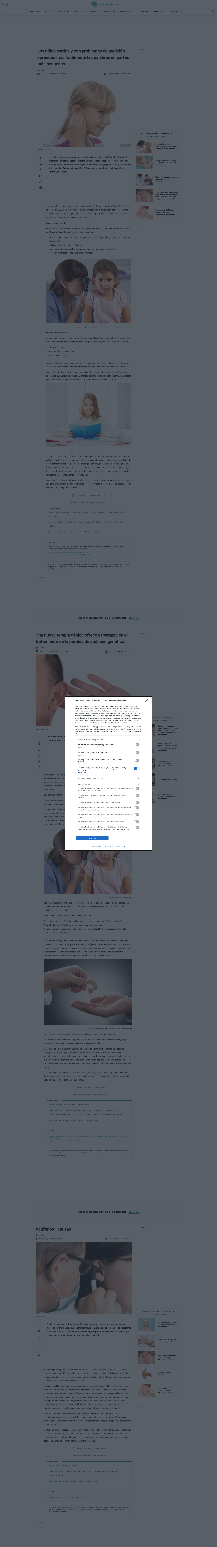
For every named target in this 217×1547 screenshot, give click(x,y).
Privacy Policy (121, 846)
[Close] (147, 701)
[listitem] (108, 739)
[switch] (136, 744)
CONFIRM (92, 838)
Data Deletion (96, 846)
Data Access (108, 846)
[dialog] (108, 773)
